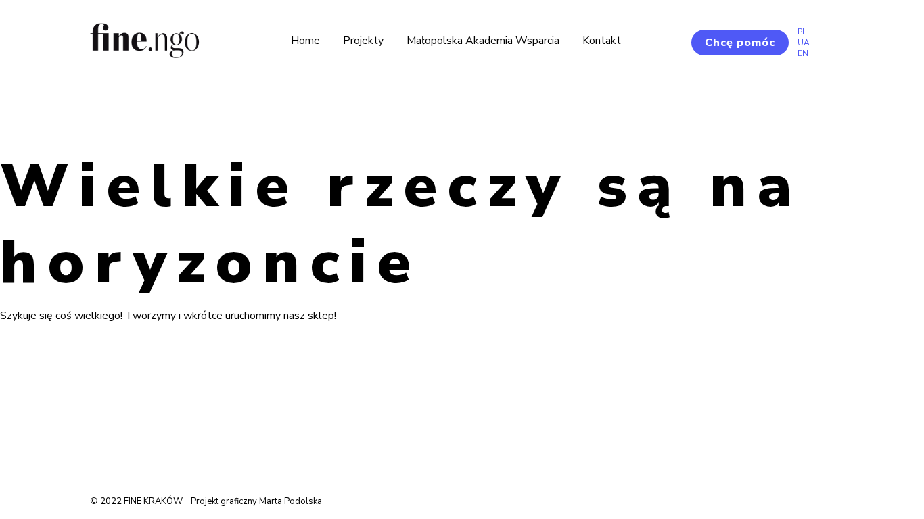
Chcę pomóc (740, 42)
